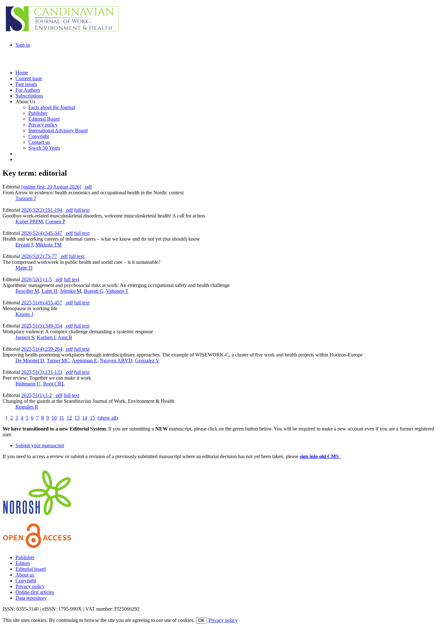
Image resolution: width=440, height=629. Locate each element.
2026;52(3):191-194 (41, 210)
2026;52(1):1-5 (36, 279)
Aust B (65, 337)
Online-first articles (34, 592)
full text (82, 210)
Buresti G (93, 291)
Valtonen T (117, 291)
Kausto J (24, 314)
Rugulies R (26, 407)
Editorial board (30, 569)
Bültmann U (28, 383)
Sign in (22, 45)
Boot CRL (54, 383)
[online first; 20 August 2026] (51, 187)
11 (61, 418)
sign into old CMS (320, 456)
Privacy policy (30, 586)
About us (24, 575)
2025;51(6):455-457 (41, 302)
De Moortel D (29, 360)
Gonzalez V (147, 360)
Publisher (24, 557)
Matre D (24, 268)
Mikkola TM (48, 244)
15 (92, 418)
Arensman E (84, 360)
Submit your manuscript (39, 445)
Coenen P (55, 221)
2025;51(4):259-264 (41, 349)
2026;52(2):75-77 (39, 256)
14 (84, 418)
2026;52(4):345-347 (41, 233)
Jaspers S (24, 337)
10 (54, 418)
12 (69, 418)
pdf (88, 187)
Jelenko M (70, 291)
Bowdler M (27, 291)
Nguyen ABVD (116, 360)
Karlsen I (46, 337)
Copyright (25, 580)
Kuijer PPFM (29, 221)
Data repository (31, 598)
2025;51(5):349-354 (41, 325)
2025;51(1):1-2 (36, 395)
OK (201, 620)
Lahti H (49, 291)
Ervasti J (24, 244)
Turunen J (25, 198)
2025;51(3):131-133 (41, 372)
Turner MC (58, 360)
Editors (22, 563)
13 (77, 418)
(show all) (108, 418)
